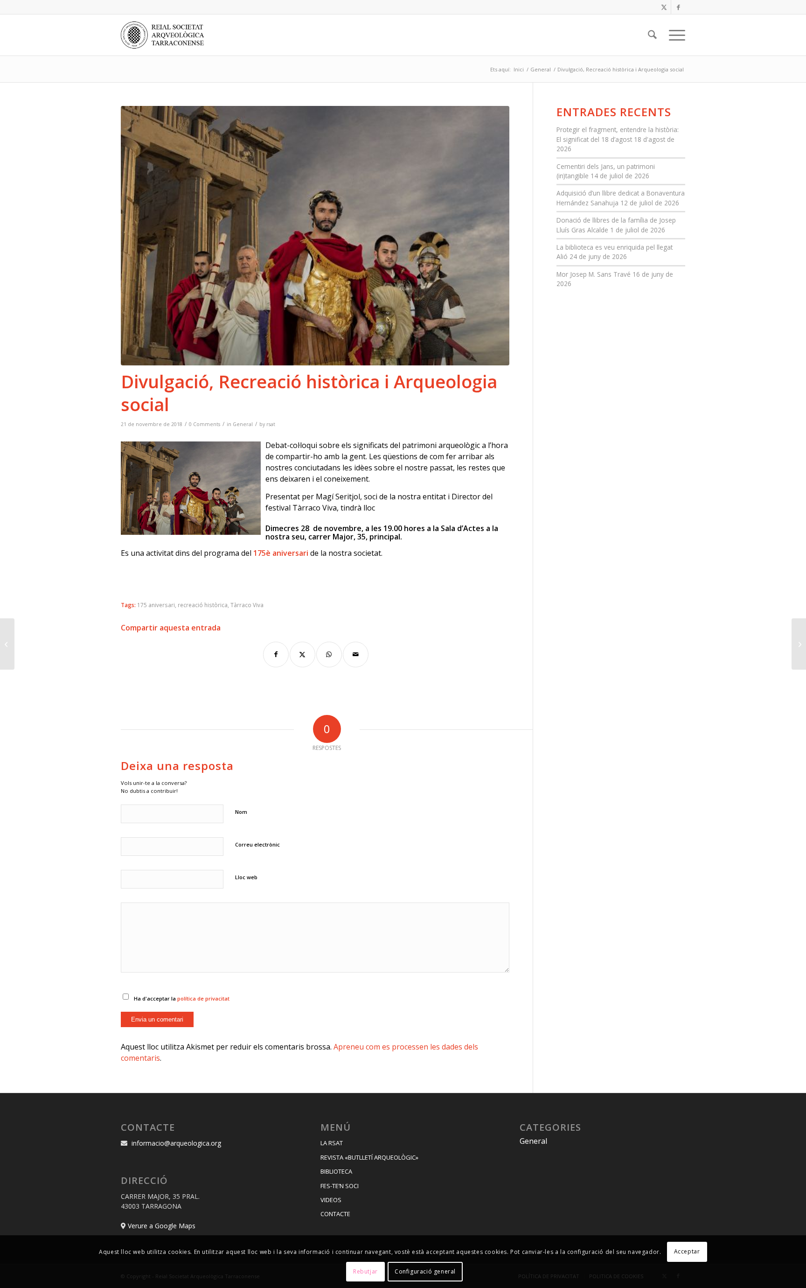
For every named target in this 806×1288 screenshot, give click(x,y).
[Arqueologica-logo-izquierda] (165, 35)
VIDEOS (330, 1200)
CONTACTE (335, 1214)
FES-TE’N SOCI (339, 1186)
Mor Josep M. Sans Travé (593, 274)
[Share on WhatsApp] (329, 654)
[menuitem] (652, 35)
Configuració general (425, 1271)
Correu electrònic (257, 844)
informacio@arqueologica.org (176, 1143)
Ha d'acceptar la (181, 998)
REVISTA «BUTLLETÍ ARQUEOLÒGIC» (369, 1157)
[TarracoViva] (315, 235)
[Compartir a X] (302, 654)
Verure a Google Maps (161, 1225)
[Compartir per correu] (355, 654)
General (243, 424)
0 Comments (204, 424)
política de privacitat (203, 998)
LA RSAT (331, 1143)
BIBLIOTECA (336, 1171)
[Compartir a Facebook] (276, 654)
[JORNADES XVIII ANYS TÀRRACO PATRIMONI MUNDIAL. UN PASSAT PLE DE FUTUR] (7, 644)
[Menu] (674, 35)
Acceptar (687, 1251)
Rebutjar (365, 1271)
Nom (241, 811)
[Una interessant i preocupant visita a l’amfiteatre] (799, 644)
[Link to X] (664, 7)
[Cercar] (652, 35)
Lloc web (246, 877)
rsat (270, 424)
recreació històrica (203, 605)
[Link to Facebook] (678, 7)
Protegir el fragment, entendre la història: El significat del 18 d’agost (617, 134)
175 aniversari (156, 605)
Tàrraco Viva (247, 605)
